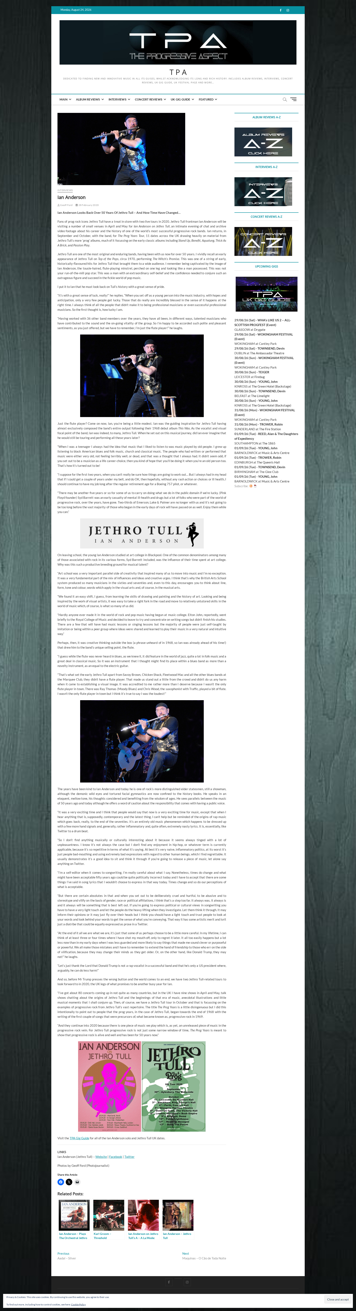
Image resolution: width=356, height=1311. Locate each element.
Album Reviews (88, 99)
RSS (251, 486)
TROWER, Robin (271, 424)
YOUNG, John (268, 381)
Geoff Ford (66, 205)
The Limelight (260, 396)
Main (64, 99)
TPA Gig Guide (79, 1138)
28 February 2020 (88, 205)
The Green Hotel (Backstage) (271, 386)
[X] (178, 1278)
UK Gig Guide (180, 99)
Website (101, 1157)
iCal (255, 486)
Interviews (117, 99)
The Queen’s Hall (268, 462)
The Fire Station (270, 429)
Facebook (115, 1157)
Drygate (259, 329)
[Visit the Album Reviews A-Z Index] (263, 130)
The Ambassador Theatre (267, 353)
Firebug (259, 377)
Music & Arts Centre (275, 453)
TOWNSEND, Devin (271, 348)
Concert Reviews (148, 99)
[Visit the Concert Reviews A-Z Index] (263, 229)
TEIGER (263, 372)
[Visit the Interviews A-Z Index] (263, 179)
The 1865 (268, 443)
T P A (178, 72)
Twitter (129, 1157)
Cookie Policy (78, 1304)
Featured (206, 99)
